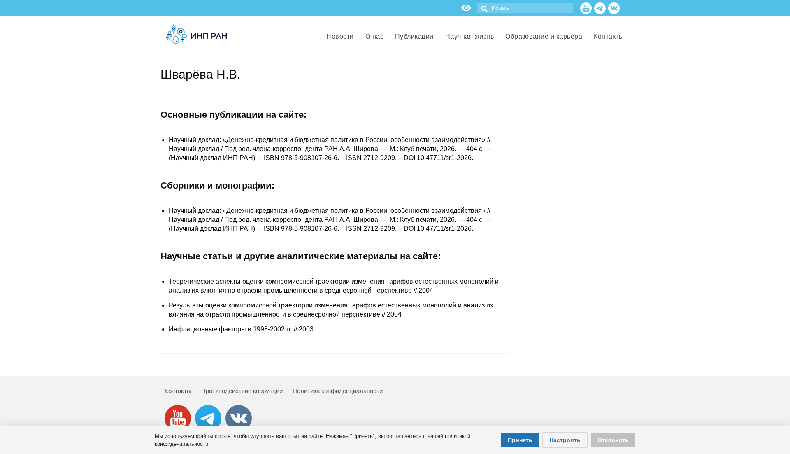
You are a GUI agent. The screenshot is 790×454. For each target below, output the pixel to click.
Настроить (565, 440)
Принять (520, 440)
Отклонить (613, 440)
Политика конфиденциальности (338, 390)
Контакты (178, 390)
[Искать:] (525, 8)
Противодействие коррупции (242, 390)
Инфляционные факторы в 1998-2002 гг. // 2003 (241, 329)
